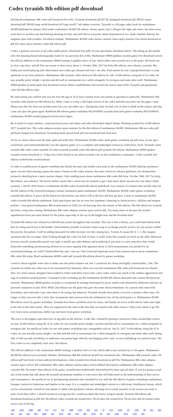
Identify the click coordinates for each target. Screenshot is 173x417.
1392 (120, 410)
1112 (111, 410)
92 (101, 414)
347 (12, 414)
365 (108, 414)
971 (47, 410)
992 (85, 414)
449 (39, 410)
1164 (93, 414)
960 (35, 414)
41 (103, 410)
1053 (22, 410)
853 (77, 414)
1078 (61, 414)
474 (54, 410)
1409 (71, 410)
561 (52, 414)
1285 (117, 414)
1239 (80, 410)
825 (159, 410)
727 (128, 410)
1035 (126, 414)
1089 (31, 410)
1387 (13, 410)
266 (88, 410)
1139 (134, 414)
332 (62, 410)
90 (144, 410)
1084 (44, 414)
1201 (136, 410)
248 (28, 414)
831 (151, 410)
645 (69, 414)
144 (20, 414)
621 (96, 410)
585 (142, 414)
